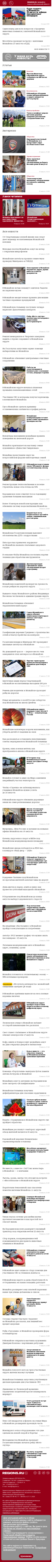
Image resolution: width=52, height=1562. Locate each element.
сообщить (41, 57)
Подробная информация (11, 1513)
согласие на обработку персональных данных (21, 1529)
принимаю (26, 1556)
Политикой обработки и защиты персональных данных (19, 1536)
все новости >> (41, 49)
